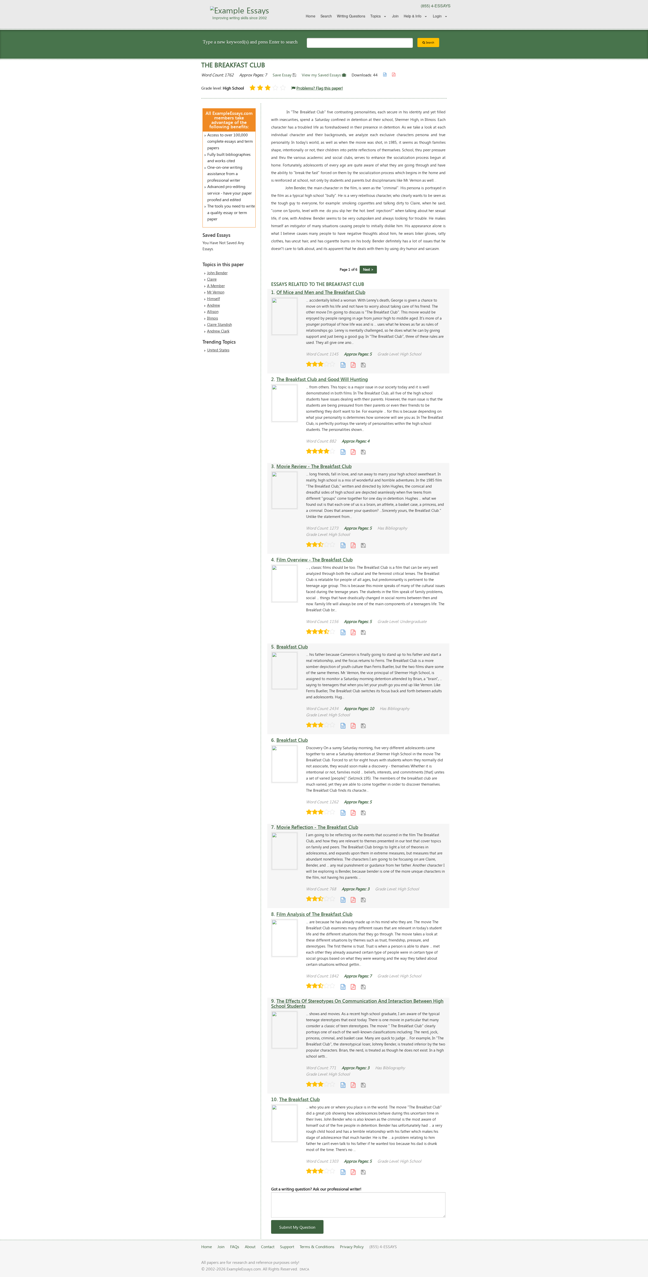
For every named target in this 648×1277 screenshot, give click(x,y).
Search (326, 15)
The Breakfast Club (299, 1099)
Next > (368, 269)
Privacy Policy (352, 1246)
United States (218, 349)
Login (437, 15)
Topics (375, 15)
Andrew (213, 305)
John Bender (217, 272)
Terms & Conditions (317, 1246)
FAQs (234, 1246)
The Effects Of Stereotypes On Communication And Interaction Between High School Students (357, 1003)
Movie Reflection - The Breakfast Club (317, 827)
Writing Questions (351, 15)
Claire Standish (219, 324)
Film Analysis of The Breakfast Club (314, 914)
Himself (213, 298)
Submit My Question (297, 1227)
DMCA (304, 1269)
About (250, 1246)
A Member (216, 285)
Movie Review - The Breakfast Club (314, 466)
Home (310, 15)
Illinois (212, 318)
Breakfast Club (292, 646)
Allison (212, 311)
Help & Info (412, 15)
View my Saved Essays (322, 74)
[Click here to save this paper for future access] (363, 364)
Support (287, 1246)
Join (395, 15)
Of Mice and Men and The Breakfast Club (320, 292)
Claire (212, 279)
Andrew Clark (218, 330)
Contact (267, 1246)
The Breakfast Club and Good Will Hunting (322, 379)
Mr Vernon (215, 292)
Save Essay (283, 74)
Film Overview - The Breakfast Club (314, 559)
